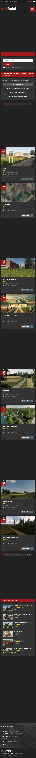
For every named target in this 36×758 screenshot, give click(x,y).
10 (14, 104)
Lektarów (6, 205)
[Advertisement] (18, 32)
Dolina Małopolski (10, 427)
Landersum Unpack (10, 316)
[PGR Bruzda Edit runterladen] (18, 378)
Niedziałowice (8, 501)
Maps (5, 75)
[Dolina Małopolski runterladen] (18, 414)
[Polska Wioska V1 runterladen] (18, 267)
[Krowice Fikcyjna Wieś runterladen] (18, 525)
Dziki (4, 168)
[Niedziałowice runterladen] (18, 489)
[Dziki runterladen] (18, 156)
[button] (32, 9)
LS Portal (8, 9)
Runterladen (25, 179)
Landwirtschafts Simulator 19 (11, 73)
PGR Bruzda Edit (9, 390)
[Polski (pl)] (34, 1)
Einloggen (5, 1)
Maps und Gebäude (27, 73)
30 (20, 104)
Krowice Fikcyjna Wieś (11, 538)
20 (17, 104)
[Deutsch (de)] (31, 1)
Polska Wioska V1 (9, 279)
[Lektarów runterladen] (18, 192)
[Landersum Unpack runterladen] (18, 303)
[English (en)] (28, 1)
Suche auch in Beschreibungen (14, 67)
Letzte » (29, 104)
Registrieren (14, 1)
